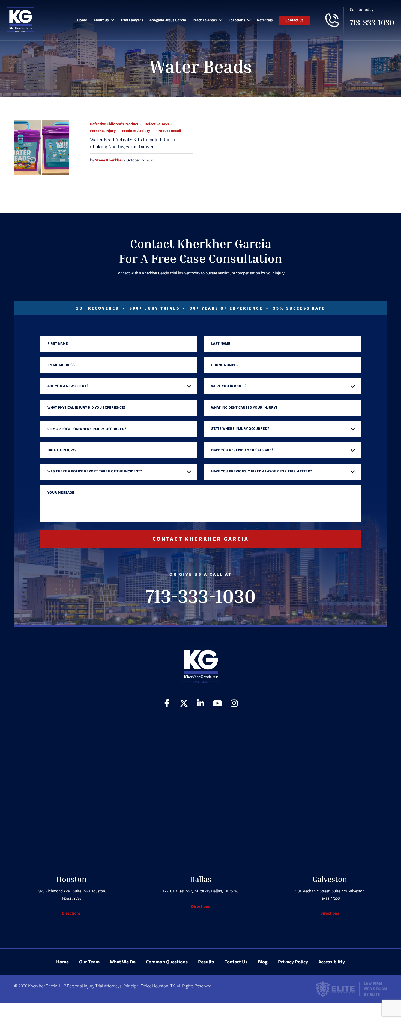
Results (206, 962)
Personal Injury (103, 131)
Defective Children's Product (114, 124)
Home (82, 20)
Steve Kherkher (109, 160)
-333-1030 (372, 23)
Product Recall (168, 131)
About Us (101, 20)
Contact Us (294, 20)
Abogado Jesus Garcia (167, 20)
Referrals (265, 20)
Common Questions (167, 962)
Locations (237, 20)
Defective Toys (157, 124)
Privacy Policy (293, 962)
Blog (263, 962)
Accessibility (331, 962)
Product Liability (136, 131)
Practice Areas (205, 20)
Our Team (89, 962)
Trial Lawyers (132, 20)
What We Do (123, 962)
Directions (71, 913)
